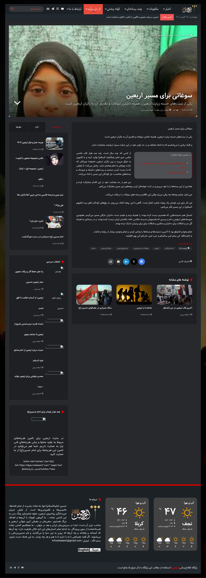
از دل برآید (94, 9)
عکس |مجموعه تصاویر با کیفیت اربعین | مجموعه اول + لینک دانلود (29, 169)
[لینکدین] (126, 261)
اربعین (156, 248)
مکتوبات (154, 9)
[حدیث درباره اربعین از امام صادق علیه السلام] (54, 351)
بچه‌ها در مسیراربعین (141, 248)
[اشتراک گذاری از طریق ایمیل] (118, 261)
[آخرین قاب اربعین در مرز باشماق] (174, 295)
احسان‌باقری (169, 248)
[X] (134, 261)
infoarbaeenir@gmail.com (67, 541)
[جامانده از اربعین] (134, 295)
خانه (188, 35)
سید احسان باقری (185, 243)
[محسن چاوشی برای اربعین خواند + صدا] (54, 377)
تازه (37, 127)
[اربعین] (189, 9)
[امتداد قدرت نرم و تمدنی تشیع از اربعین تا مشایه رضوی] (54, 325)
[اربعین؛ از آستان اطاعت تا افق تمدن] (54, 303)
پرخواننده (57, 127)
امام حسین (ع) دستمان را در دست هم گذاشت (42, 236)
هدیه (93, 248)
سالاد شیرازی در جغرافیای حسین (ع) (95, 307)
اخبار (168, 9)
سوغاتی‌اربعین (106, 248)
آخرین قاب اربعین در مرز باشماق (177, 307)
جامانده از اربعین (144, 307)
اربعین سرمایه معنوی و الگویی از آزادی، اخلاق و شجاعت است (133, 17)
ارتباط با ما (75, 9)
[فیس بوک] (141, 261)
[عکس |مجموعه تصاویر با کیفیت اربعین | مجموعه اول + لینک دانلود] (54, 159)
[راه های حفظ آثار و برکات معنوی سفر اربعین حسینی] (54, 273)
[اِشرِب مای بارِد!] (54, 222)
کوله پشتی (113, 9)
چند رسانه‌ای (134, 9)
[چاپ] (111, 261)
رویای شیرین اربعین (176, 172)
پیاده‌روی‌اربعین (122, 248)
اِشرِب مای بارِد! (36, 220)
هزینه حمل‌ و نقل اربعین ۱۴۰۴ (30, 142)
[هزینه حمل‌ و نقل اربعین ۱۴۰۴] (54, 143)
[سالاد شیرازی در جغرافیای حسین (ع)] (94, 295)
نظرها (18, 127)
